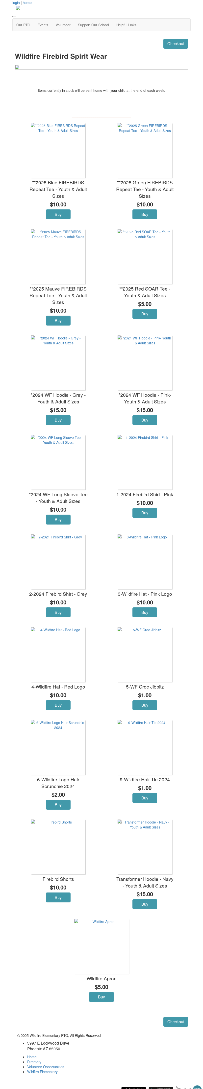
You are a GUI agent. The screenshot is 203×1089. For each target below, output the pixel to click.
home (27, 2)
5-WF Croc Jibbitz (145, 686)
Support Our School (93, 24)
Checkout (175, 43)
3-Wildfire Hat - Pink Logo (145, 593)
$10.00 (58, 204)
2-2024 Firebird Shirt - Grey (58, 593)
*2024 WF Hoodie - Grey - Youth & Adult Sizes (58, 398)
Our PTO (23, 24)
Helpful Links (126, 24)
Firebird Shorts (58, 878)
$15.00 (58, 410)
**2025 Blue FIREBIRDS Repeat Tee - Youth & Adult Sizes (58, 189)
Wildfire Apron (102, 978)
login (16, 2)
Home (32, 1056)
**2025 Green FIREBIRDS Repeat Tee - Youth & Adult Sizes (145, 189)
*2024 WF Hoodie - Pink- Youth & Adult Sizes (145, 398)
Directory (34, 1061)
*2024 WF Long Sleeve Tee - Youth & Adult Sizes (58, 497)
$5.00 (145, 304)
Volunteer (63, 24)
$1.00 (145, 695)
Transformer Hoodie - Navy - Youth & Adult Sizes (145, 882)
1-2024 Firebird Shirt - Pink (144, 494)
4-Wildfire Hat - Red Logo (58, 686)
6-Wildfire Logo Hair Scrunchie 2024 (58, 782)
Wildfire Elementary (42, 1071)
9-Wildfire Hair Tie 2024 (145, 779)
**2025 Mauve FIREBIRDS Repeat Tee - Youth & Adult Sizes (58, 295)
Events (43, 24)
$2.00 (58, 794)
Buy (58, 214)
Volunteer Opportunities (45, 1066)
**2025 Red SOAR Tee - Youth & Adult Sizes (144, 291)
